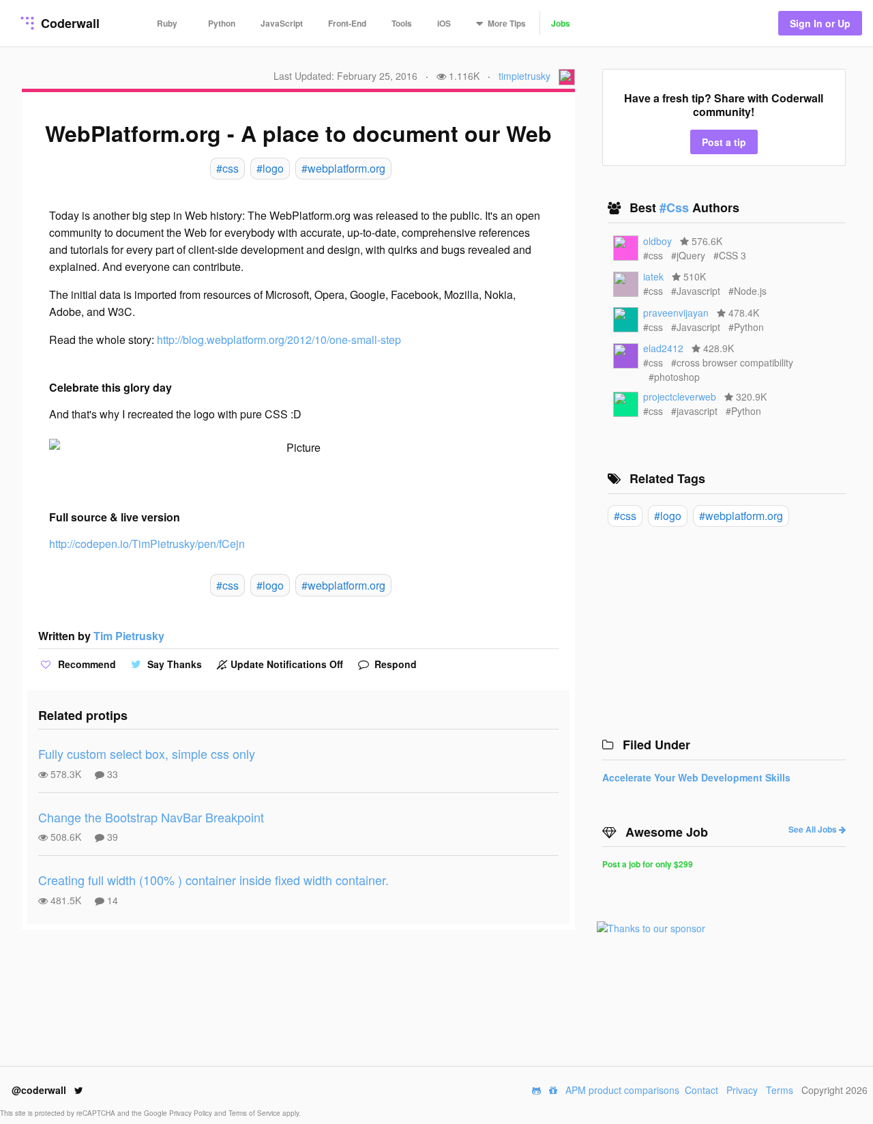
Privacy (742, 1090)
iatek (653, 276)
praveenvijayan (676, 312)
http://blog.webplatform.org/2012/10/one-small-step (279, 339)
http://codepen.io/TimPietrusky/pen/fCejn (147, 543)
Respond (394, 664)
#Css (676, 207)
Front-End (347, 23)
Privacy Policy (191, 1113)
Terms (779, 1090)
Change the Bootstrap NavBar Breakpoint (151, 817)
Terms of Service (255, 1113)
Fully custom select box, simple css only (146, 753)
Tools (401, 23)
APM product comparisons (622, 1090)
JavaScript (282, 23)
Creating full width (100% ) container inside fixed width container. (213, 880)
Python (221, 23)
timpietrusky (524, 76)
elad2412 (663, 348)
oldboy (657, 241)
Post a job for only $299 (647, 864)
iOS (444, 23)
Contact (701, 1090)
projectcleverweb (679, 396)
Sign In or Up (820, 23)
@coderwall (40, 1090)
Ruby (167, 23)
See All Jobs (813, 829)
